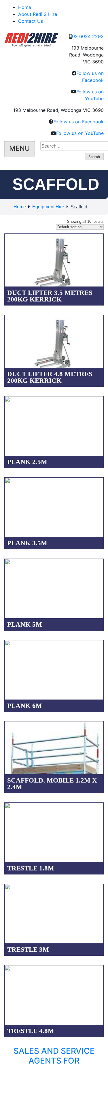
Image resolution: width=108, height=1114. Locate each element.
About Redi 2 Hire (37, 14)
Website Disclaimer (82, 1083)
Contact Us (30, 21)
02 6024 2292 (88, 36)
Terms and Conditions (45, 1083)
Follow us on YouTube (80, 133)
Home (24, 7)
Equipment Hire (48, 206)
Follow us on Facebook (78, 122)
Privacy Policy (11, 1083)
